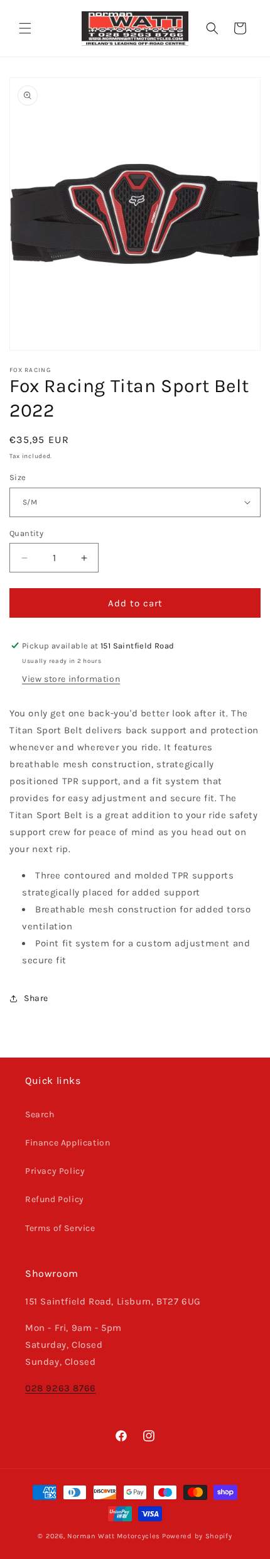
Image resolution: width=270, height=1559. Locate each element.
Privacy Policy (55, 1171)
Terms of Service (60, 1228)
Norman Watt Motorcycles (113, 1536)
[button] (25, 28)
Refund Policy (54, 1199)
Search (40, 1114)
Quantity (26, 533)
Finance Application (67, 1142)
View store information (71, 679)
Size (17, 477)
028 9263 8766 (60, 1388)
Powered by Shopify (197, 1536)
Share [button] (36, 998)
